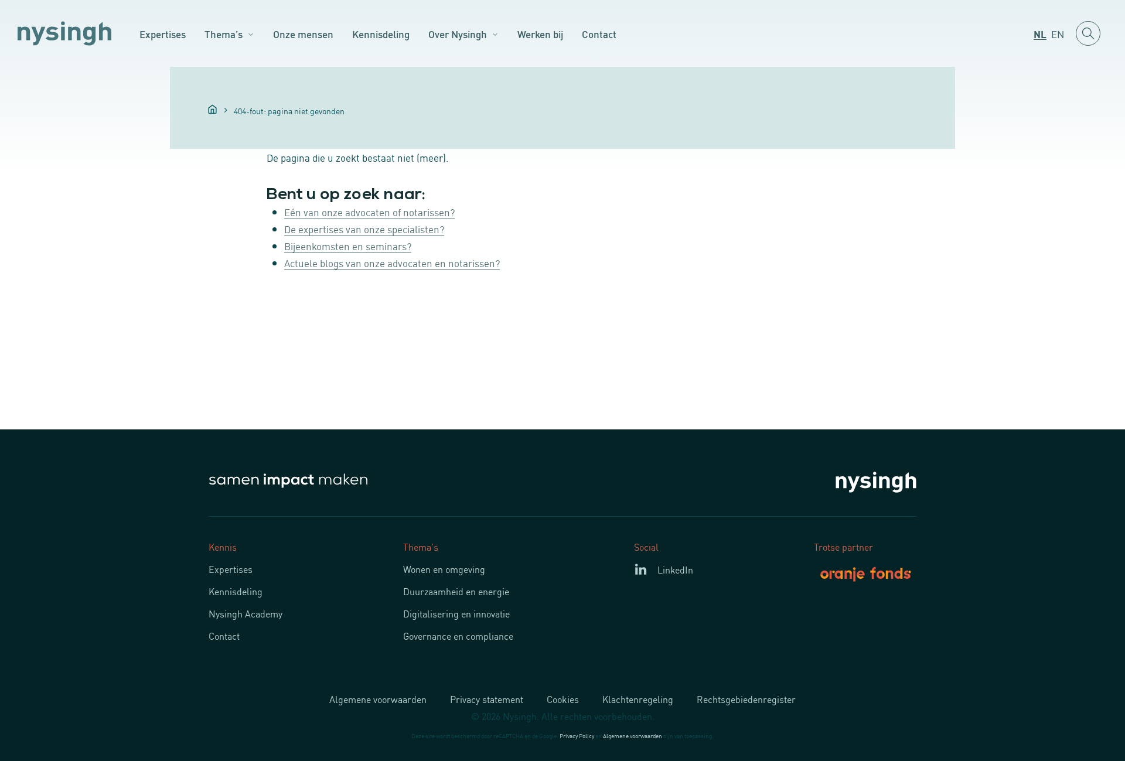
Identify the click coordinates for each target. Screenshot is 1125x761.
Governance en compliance (458, 635)
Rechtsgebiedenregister (746, 698)
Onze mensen (303, 33)
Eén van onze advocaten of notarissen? (369, 211)
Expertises (162, 33)
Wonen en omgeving (444, 568)
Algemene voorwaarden (378, 698)
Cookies (563, 698)
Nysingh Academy (245, 613)
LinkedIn (675, 569)
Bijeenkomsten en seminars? (347, 245)
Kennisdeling (381, 33)
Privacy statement (486, 698)
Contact (599, 33)
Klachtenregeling (637, 698)
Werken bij (540, 33)
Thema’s (223, 33)
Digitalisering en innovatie (456, 613)
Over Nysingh (457, 33)
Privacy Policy (577, 735)
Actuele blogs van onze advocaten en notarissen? (392, 262)
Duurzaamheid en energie (456, 591)
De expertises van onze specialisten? (364, 228)
